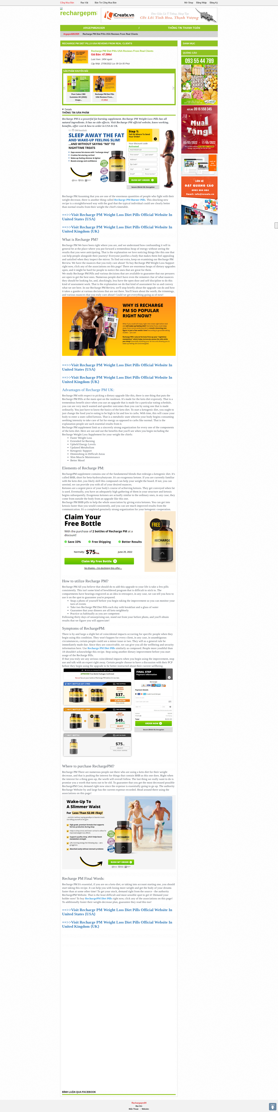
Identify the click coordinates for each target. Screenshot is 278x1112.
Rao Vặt (84, 2)
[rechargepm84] (78, 11)
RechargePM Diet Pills (98, 898)
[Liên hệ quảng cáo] (199, 200)
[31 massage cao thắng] (199, 129)
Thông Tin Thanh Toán (184, 28)
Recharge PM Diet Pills (101, 648)
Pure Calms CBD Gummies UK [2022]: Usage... (78, 97)
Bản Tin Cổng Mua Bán (105, 2)
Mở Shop (188, 2)
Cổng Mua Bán (67, 2)
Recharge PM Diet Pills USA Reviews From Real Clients (97, 43)
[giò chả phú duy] (199, 80)
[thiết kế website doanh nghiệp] (199, 165)
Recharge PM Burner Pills (129, 199)
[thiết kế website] (159, 15)
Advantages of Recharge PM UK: (88, 390)
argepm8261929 (94, 28)
